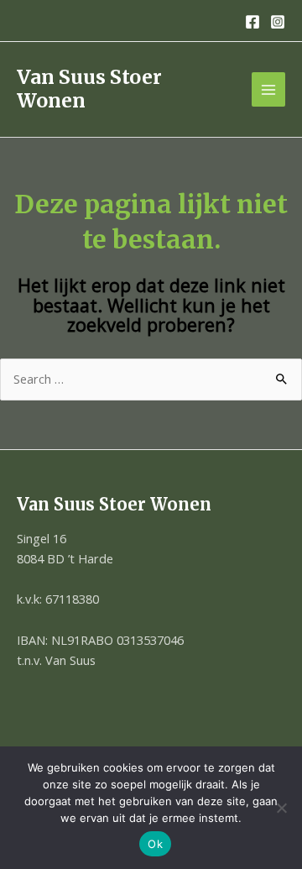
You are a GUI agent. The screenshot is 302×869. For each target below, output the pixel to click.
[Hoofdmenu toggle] (268, 89)
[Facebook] (252, 21)
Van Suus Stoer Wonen (89, 88)
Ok (155, 844)
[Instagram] (277, 21)
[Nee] (281, 807)
